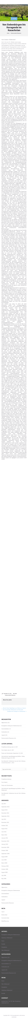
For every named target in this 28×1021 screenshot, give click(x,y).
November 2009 (5, 847)
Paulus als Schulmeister (7, 753)
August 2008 (4, 872)
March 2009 (4, 863)
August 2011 (4, 828)
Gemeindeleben (5, 728)
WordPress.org (5, 921)
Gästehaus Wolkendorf (6, 937)
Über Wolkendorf (5, 950)
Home (8, 33)
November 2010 (5, 841)
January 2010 (4, 844)
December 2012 (5, 813)
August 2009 (4, 856)
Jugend (3, 735)
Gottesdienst (4, 732)
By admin (15, 693)
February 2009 (5, 866)
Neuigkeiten (4, 947)
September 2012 (5, 816)
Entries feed (4, 914)
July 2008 (3, 875)
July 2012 (3, 819)
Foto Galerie (4, 750)
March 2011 (4, 834)
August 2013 (4, 809)
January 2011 (4, 838)
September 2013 (5, 806)
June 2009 (3, 859)
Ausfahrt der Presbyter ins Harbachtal (16, 711)
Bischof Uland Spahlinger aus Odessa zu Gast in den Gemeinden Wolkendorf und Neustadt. (14, 708)
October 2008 (4, 869)
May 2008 (3, 878)
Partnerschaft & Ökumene (16, 33)
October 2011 (4, 825)
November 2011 (5, 822)
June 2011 (3, 831)
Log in (2, 911)
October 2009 (4, 850)
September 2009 (5, 853)
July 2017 (3, 803)
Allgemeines (4, 722)
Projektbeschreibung (6, 747)
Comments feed (5, 918)
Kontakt (3, 944)
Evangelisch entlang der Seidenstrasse (10, 725)
